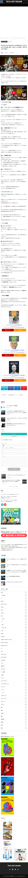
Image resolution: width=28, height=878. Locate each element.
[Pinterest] (24, 389)
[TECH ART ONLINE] (14, 2)
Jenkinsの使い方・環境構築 (12, 405)
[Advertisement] (14, 21)
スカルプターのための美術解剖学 (14, 325)
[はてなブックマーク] (17, 389)
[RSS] (18, 869)
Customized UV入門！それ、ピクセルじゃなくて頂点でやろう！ (17, 419)
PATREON (2, 531)
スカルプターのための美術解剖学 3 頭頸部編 (14, 375)
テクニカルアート (4, 41)
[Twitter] (4, 389)
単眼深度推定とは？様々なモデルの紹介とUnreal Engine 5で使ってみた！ (16, 424)
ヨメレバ (16, 326)
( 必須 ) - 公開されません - (8, 447)
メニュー (1, 1)
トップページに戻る (14, 486)
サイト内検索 (26, 1)
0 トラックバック (14, 436)
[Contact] (15, 869)
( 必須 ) (4, 443)
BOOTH (2, 736)
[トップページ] (1, 37)
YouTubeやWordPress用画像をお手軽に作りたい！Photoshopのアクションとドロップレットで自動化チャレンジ (17, 413)
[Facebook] (11, 389)
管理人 (2, 52)
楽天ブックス (7, 330)
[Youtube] (5, 504)
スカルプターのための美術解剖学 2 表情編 (14, 350)
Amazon (20, 330)
